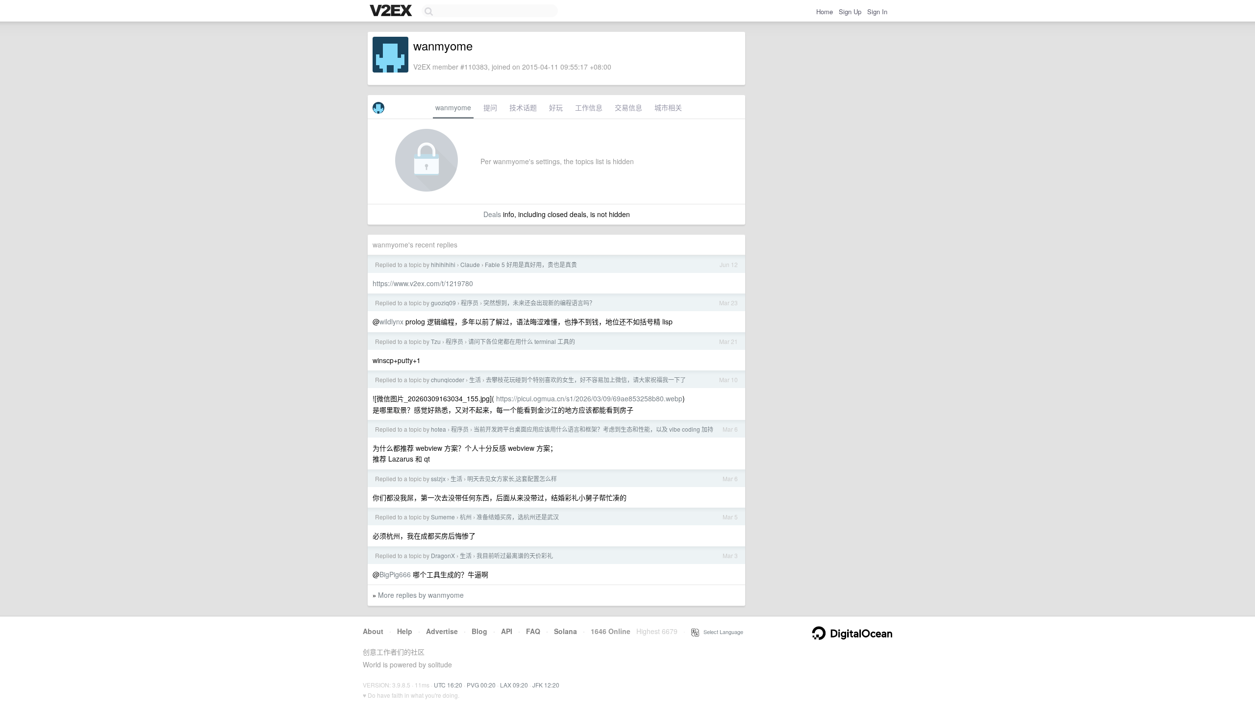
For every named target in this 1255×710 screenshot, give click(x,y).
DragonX (443, 555)
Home (824, 11)
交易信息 (628, 107)
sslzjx (438, 478)
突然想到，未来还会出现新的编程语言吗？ (539, 302)
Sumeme (443, 517)
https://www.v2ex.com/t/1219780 (423, 283)
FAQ (533, 631)
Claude (470, 264)
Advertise (442, 631)
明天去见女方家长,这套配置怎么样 (512, 478)
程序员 (469, 302)
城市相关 (668, 107)
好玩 (556, 107)
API (506, 631)
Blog (479, 631)
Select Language (721, 632)
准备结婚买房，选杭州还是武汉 (518, 517)
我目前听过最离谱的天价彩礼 (515, 555)
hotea (438, 429)
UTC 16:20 (448, 685)
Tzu (436, 341)
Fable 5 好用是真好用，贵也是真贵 (531, 264)
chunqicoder (447, 379)
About (373, 631)
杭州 (466, 517)
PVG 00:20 (481, 685)
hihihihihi (443, 264)
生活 (475, 379)
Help (404, 631)
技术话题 (523, 107)
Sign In (877, 11)
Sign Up (850, 11)
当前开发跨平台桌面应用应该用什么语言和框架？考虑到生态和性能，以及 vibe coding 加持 (593, 429)
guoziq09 (443, 302)
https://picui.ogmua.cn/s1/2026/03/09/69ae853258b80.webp (589, 398)
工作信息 (588, 107)
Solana (565, 631)
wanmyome (453, 107)
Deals (492, 214)
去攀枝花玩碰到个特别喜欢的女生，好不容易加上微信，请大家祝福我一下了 (586, 379)
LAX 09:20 (514, 685)
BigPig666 (395, 574)
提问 (490, 107)
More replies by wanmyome (421, 595)
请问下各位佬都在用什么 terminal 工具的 (521, 341)
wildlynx (391, 321)
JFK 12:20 (545, 685)
